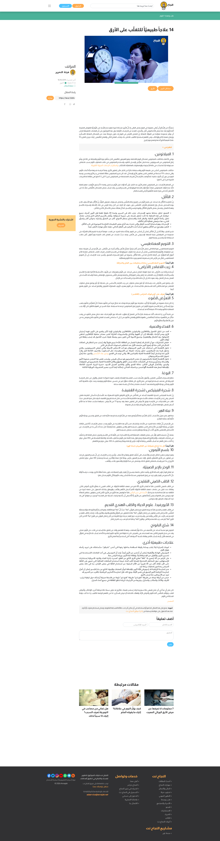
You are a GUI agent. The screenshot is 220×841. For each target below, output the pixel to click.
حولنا (74, 780)
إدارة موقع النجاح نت (134, 611)
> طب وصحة (166, 799)
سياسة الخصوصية (64, 780)
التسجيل (65, 6)
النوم (62, 83)
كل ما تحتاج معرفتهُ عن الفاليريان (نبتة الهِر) (146, 446)
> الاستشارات (166, 810)
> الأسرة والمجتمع (164, 803)
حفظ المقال (69, 85)
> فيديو (169, 807)
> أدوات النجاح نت (164, 821)
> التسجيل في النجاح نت (129, 792)
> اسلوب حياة (166, 792)
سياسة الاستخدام (52, 780)
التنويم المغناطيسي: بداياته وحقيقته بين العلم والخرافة (141, 263)
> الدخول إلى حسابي (130, 796)
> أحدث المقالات (165, 781)
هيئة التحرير (62, 72)
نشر (170, 644)
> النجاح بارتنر (133, 785)
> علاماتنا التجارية (132, 799)
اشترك (61, 225)
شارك (50, 98)
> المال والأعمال (165, 788)
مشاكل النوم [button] (166, 88)
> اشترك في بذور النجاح (129, 788)
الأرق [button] (153, 88)
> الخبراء (168, 814)
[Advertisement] (126, 107)
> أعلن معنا (134, 781)
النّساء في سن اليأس (138, 492)
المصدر (170, 601)
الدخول (78, 6)
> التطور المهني (165, 796)
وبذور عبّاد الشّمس (101, 353)
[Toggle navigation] (49, 6)
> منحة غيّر (167, 833)
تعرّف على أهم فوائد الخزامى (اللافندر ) (148, 294)
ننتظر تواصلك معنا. (100, 786)
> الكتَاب (168, 818)
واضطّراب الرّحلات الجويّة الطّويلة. (104, 165)
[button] (126, 147)
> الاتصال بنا (134, 803)
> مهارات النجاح (165, 785)
